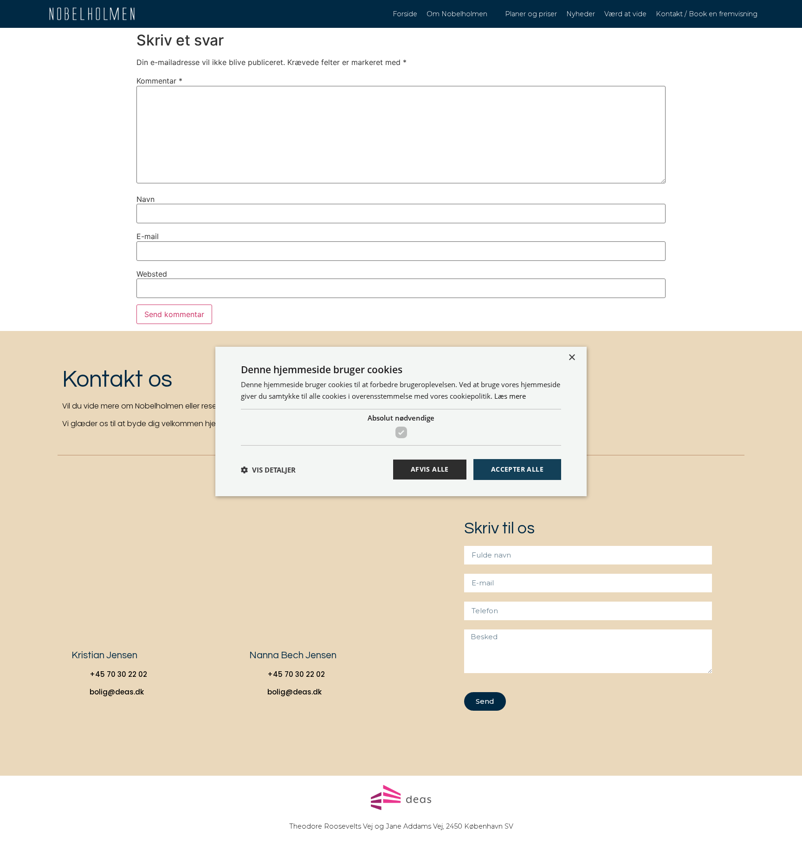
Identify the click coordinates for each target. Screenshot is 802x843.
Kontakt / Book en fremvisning (706, 14)
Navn (145, 199)
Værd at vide (625, 14)
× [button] (571, 357)
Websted (151, 274)
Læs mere (510, 396)
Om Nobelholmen (457, 14)
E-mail (147, 236)
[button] (268, 470)
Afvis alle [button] (430, 469)
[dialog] (401, 421)
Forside (405, 14)
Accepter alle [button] (517, 469)
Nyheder (580, 14)
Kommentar (159, 80)
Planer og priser (531, 14)
